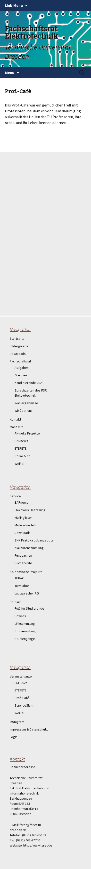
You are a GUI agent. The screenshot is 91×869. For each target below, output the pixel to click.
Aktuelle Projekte (27, 433)
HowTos (20, 616)
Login (13, 737)
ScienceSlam (24, 705)
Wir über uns (24, 410)
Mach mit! (16, 427)
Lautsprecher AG (27, 593)
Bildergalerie (19, 346)
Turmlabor (22, 585)
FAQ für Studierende (29, 608)
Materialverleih (25, 525)
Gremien (21, 375)
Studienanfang (25, 631)
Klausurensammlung (29, 548)
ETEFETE (20, 448)
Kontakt (15, 419)
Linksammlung (25, 623)
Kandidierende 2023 (29, 383)
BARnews (21, 441)
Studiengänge (25, 638)
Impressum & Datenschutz (29, 729)
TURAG (19, 578)
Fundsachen (23, 555)
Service (15, 496)
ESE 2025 (21, 682)
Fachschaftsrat (20, 361)
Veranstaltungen (21, 676)
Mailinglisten (24, 517)
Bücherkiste (23, 563)
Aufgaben (22, 367)
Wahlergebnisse (26, 403)
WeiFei (19, 463)
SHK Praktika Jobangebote (34, 540)
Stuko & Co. (23, 456)
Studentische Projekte (26, 572)
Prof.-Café (22, 698)
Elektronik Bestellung (30, 510)
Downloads (18, 353)
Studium (16, 602)
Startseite (17, 338)
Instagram (17, 722)
